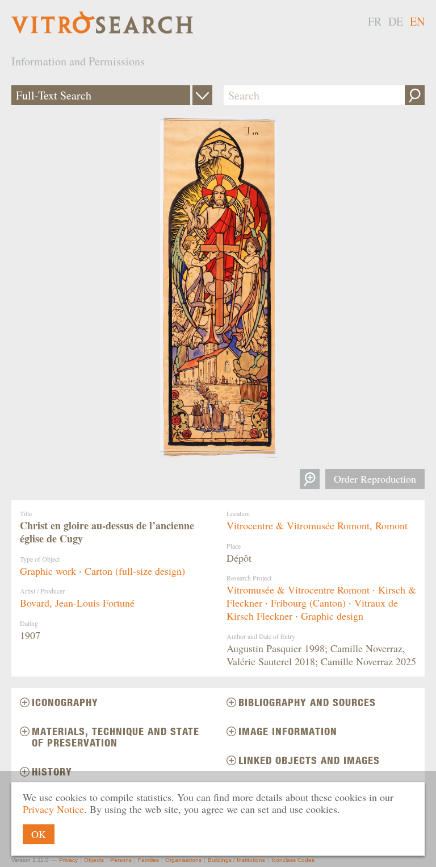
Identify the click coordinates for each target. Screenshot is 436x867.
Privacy (68, 860)
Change (202, 95)
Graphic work (48, 571)
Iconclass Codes (293, 860)
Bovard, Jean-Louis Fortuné (77, 602)
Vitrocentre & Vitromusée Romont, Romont (317, 525)
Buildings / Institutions (236, 860)
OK (38, 834)
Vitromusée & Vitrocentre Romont (298, 589)
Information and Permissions (78, 61)
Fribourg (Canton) (308, 602)
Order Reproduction (375, 479)
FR (375, 21)
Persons (121, 860)
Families (148, 860)
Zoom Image (310, 479)
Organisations (183, 860)
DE (395, 21)
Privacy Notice (53, 809)
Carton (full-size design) (135, 571)
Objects (94, 860)
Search (415, 95)
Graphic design (332, 616)
